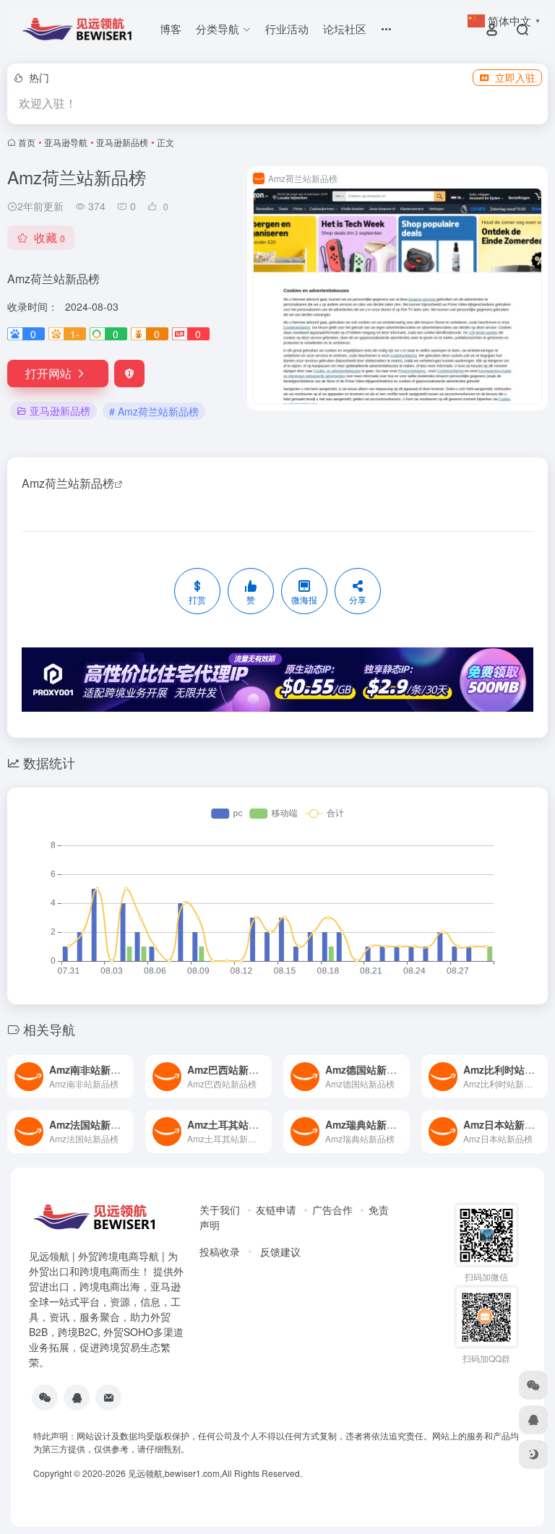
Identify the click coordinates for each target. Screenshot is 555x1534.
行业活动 (287, 28)
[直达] (121, 1067)
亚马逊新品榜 (122, 142)
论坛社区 (344, 28)
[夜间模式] (533, 1454)
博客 (170, 28)
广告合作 (332, 1209)
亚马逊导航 (65, 142)
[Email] (108, 1397)
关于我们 (219, 1209)
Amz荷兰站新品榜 (68, 483)
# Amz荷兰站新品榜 (154, 411)
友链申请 (276, 1209)
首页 (26, 142)
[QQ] (77, 1397)
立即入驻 (515, 77)
